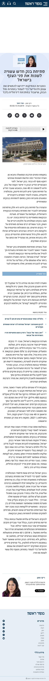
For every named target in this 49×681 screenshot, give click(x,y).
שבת (42, 638)
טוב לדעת (41, 645)
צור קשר (41, 657)
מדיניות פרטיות (39, 667)
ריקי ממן (21, 63)
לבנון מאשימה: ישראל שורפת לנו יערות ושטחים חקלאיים (23, 325)
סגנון (42, 640)
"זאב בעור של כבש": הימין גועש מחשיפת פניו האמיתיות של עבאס (24, 334)
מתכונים (41, 643)
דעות (21, 59)
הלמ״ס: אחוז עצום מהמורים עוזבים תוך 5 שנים (24, 318)
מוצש (42, 635)
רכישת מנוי (40, 662)
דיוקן (42, 633)
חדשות (41, 625)
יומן (43, 630)
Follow (41, 590)
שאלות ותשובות (38, 672)
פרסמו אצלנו (39, 664)
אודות (42, 659)
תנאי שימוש (40, 669)
